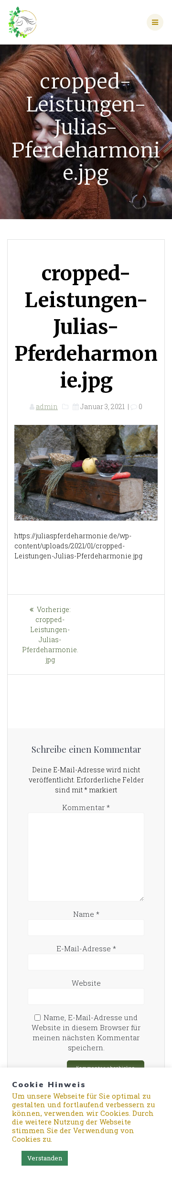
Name (86, 914)
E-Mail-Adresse (86, 948)
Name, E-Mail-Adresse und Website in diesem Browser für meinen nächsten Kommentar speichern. (86, 1032)
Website (86, 983)
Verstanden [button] (44, 1158)
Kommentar (86, 807)
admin (47, 406)
